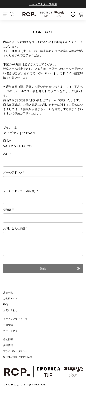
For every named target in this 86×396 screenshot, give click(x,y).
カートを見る (10, 330)
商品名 (7, 140)
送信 (43, 268)
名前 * (7, 153)
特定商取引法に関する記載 (17, 357)
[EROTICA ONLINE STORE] (43, 14)
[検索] (14, 14)
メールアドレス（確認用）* (20, 191)
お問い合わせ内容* (15, 228)
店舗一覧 (8, 292)
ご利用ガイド (10, 298)
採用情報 (8, 345)
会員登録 (8, 324)
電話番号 (8, 209)
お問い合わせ (10, 310)
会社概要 (8, 339)
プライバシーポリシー (15, 351)
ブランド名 (10, 127)
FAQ (5, 304)
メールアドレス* (13, 172)
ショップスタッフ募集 (43, 4)
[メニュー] (5, 14)
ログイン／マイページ (15, 319)
